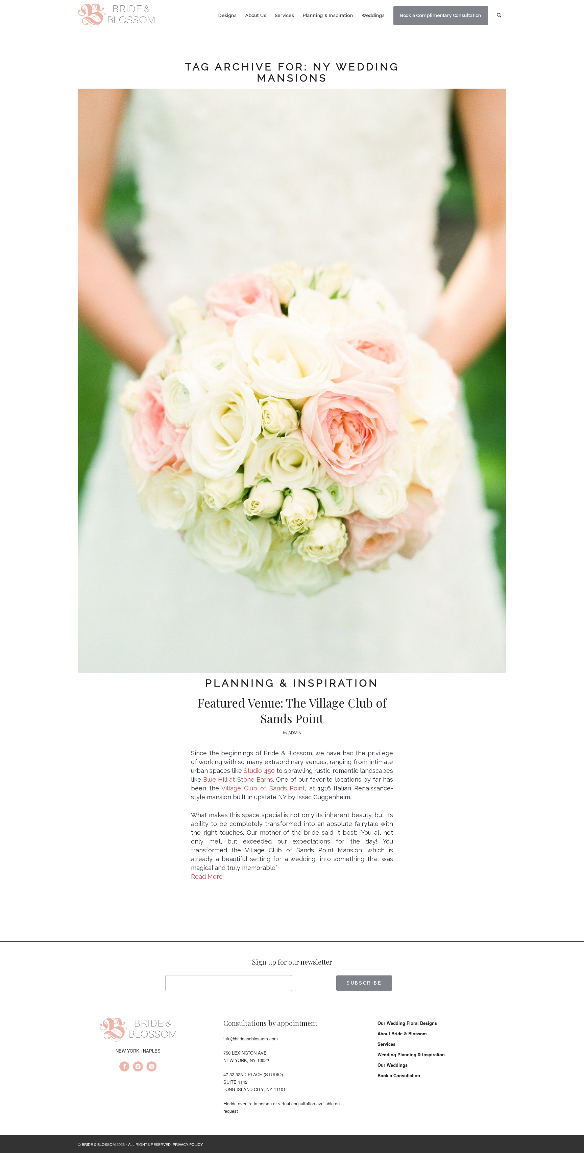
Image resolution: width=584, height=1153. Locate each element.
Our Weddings (393, 1065)
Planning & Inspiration (292, 683)
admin (294, 733)
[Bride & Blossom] (138, 1031)
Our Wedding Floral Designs (407, 1023)
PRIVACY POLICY (188, 1144)
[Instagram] (138, 1067)
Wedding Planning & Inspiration (411, 1054)
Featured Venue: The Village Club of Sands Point (292, 710)
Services (386, 1044)
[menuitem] (227, 15)
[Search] (499, 15)
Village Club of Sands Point (263, 788)
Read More (207, 876)
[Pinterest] (151, 1067)
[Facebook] (124, 1067)
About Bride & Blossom (402, 1033)
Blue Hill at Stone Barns (238, 779)
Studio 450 (259, 770)
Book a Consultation (399, 1075)
